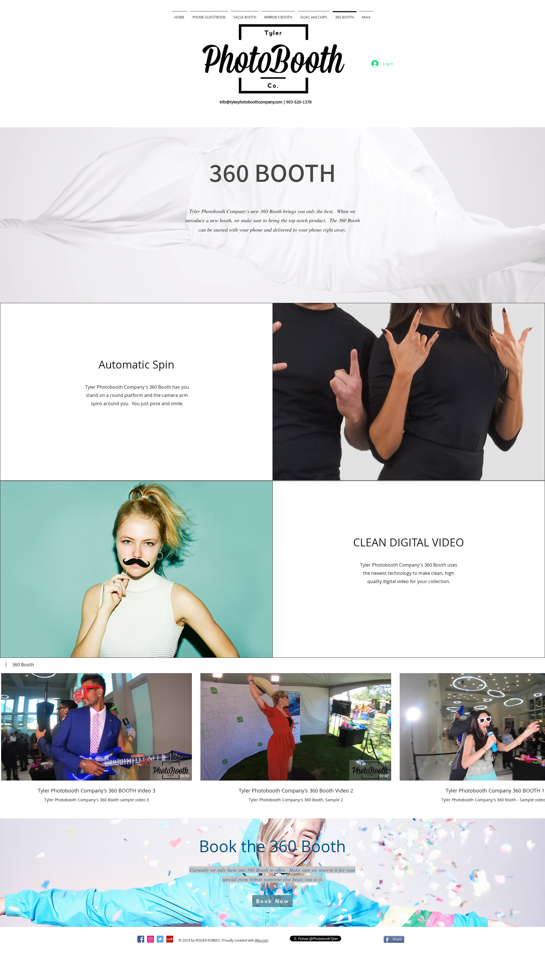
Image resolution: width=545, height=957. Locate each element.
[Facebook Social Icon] (140, 939)
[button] (20, 664)
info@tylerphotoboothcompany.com (251, 102)
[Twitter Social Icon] (160, 939)
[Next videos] (537, 725)
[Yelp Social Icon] (169, 939)
